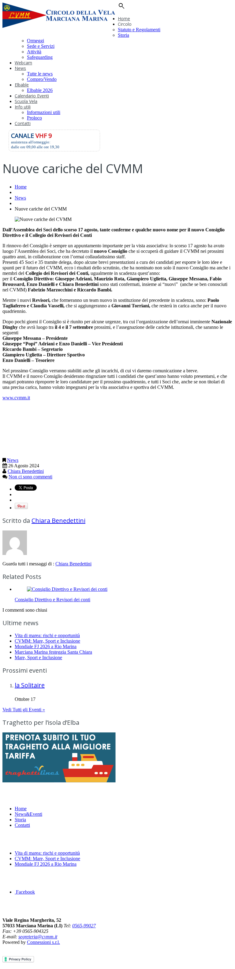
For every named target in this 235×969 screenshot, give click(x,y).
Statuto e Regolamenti (139, 29)
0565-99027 (84, 925)
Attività (34, 51)
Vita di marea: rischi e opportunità (47, 635)
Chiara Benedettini (26, 471)
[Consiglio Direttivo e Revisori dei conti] (67, 589)
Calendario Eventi (32, 96)
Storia (123, 35)
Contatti (23, 123)
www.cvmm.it (16, 397)
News (20, 68)
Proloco (34, 117)
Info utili (23, 107)
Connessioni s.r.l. (43, 942)
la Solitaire (30, 685)
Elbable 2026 (40, 90)
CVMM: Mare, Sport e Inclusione (47, 641)
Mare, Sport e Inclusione (38, 657)
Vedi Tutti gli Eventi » (23, 709)
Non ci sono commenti (30, 476)
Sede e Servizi (40, 46)
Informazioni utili (43, 112)
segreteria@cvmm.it (37, 936)
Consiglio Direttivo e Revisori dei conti (52, 599)
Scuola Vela (26, 101)
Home (124, 18)
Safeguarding (40, 57)
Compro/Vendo (42, 79)
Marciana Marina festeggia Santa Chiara (53, 652)
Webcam (23, 63)
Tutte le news (40, 73)
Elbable (22, 85)
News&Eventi (28, 814)
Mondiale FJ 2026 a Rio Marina (45, 646)
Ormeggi (35, 40)
